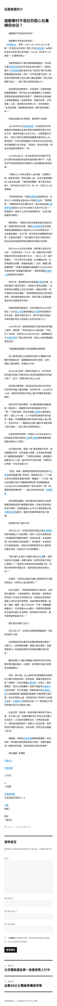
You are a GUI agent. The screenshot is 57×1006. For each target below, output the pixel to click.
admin (11, 827)
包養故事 (32, 682)
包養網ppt (11, 44)
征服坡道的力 (13, 9)
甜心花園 (19, 311)
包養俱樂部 (28, 126)
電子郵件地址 (10, 911)
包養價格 (48, 530)
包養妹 (41, 282)
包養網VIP (18, 701)
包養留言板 (9, 512)
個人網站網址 (10, 924)
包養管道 (15, 70)
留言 (7, 858)
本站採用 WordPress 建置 (27, 1001)
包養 (38, 200)
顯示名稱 (9, 898)
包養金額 (40, 48)
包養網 (37, 311)
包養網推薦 (9, 794)
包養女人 (8, 760)
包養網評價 (14, 66)
